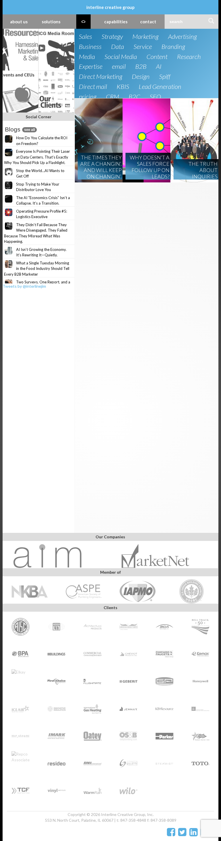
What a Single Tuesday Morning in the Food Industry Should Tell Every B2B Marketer (36, 268)
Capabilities (115, 21)
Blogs (20, 129)
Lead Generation (160, 86)
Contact (148, 21)
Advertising (182, 36)
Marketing (145, 36)
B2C (134, 96)
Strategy (112, 36)
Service (143, 46)
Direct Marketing (100, 76)
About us (19, 21)
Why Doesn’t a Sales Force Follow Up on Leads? (149, 167)
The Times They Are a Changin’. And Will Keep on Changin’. (101, 167)
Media (87, 56)
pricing (87, 96)
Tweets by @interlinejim (24, 286)
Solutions (51, 21)
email (119, 66)
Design (141, 76)
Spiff (164, 76)
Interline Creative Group (110, 7)
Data (117, 46)
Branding (173, 46)
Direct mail (93, 86)
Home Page (83, 21)
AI (158, 66)
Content (156, 56)
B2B (140, 66)
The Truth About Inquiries (203, 170)
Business (90, 46)
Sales (85, 36)
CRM (112, 96)
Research (189, 56)
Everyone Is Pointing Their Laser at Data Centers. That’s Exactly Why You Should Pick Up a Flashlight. (37, 157)
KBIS (123, 86)
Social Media (120, 56)
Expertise (90, 66)
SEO (155, 96)
